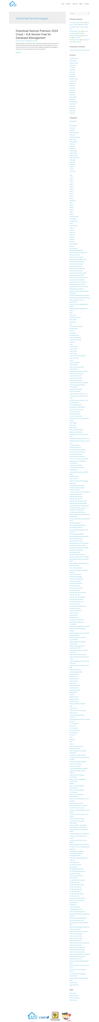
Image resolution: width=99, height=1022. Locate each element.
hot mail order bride (74, 445)
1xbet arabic (72, 148)
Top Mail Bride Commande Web (77, 880)
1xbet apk (72, 146)
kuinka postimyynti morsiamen (77, 485)
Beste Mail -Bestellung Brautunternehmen (80, 297)
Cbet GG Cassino (74, 364)
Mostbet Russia (73, 692)
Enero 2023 (72, 99)
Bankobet (72, 239)
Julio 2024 (72, 67)
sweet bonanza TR (74, 862)
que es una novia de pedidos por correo (79, 798)
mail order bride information (76, 588)
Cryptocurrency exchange (76, 389)
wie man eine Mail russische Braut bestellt (80, 954)
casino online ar (73, 351)
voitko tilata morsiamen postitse (77, 911)
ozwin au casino (73, 712)
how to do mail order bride (76, 454)
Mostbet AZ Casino (74, 674)
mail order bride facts (75, 585)
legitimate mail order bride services (78, 501)
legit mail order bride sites (76, 496)
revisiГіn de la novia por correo (77, 807)
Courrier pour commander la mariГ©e (79, 382)
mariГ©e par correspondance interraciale (80, 626)
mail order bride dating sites (76, 579)
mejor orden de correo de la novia (78, 654)
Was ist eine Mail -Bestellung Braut (78, 918)
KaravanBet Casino (74, 476)
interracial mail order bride (76, 465)
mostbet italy (73, 683)
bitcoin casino (73, 319)
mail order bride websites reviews (78, 606)
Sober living (72, 849)
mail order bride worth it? (76, 610)
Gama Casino (73, 425)
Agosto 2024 (73, 65)
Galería (81, 3)
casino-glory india (74, 358)
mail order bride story (75, 604)
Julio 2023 (72, 85)
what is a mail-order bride (76, 936)
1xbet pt (71, 169)
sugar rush (72, 860)
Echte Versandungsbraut (75, 404)
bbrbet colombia (73, 243)
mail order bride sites (75, 594)
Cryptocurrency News (75, 391)
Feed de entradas (74, 995)
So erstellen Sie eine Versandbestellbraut (80, 846)
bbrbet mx (72, 246)
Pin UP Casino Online (75, 730)
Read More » (19, 52)
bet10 (71, 312)
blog (71, 324)
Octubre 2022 (73, 103)
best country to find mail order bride (78, 252)
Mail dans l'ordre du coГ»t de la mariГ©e (79, 556)
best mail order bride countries (77, 261)
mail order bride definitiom (76, 583)
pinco (71, 737)
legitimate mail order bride (76, 498)
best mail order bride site (76, 266)
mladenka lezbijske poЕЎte (76, 672)
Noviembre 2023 (74, 79)
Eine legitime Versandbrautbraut (77, 407)
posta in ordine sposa (75, 748)
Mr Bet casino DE (74, 701)
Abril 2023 (72, 92)
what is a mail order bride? (76, 933)
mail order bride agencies (76, 568)
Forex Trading (73, 423)
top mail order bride (74, 882)
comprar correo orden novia (76, 373)
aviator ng (72, 234)
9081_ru (72, 205)
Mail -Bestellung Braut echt (76, 527)
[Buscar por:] (80, 13)
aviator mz (72, 232)
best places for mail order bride (77, 279)
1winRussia (72, 144)
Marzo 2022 (72, 108)
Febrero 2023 (73, 97)
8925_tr (71, 203)
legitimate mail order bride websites (78, 503)
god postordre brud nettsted (76, 429)
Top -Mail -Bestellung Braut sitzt (77, 871)
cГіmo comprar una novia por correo (78, 393)
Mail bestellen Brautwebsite (76, 550)
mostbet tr (72, 694)
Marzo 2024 (72, 76)
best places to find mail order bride (78, 282)
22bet (71, 175)
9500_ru (72, 209)
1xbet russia (72, 171)
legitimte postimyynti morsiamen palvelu (79, 505)
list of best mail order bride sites (77, 512)
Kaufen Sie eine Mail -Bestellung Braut (79, 481)
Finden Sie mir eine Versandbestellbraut (79, 418)
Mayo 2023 (72, 90)
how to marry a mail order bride (77, 456)
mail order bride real (74, 590)
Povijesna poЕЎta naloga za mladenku (79, 768)
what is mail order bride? (75, 940)
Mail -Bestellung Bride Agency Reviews (79, 536)
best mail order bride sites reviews (78, 273)
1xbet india (72, 162)
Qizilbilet (72, 783)
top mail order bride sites (76, 889)
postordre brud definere (75, 764)
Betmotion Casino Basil (75, 317)
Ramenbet (72, 801)
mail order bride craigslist (76, 576)
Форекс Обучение (74, 985)
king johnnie (73, 483)
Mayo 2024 (72, 72)
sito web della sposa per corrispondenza (79, 844)
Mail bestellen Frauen (75, 552)
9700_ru (72, 214)
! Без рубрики (73, 121)
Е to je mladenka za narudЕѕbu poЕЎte (79, 978)
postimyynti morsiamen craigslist (77, 755)
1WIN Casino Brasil (74, 132)
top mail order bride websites (77, 893)
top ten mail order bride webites (77, 898)
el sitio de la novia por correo (77, 409)
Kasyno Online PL (74, 478)
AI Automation (73, 218)
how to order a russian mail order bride (79, 458)
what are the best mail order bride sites (79, 931)
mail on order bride (74, 565)
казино (71, 980)
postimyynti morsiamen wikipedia (78, 761)
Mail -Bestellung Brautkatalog (77, 534)
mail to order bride (74, 613)
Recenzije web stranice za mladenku (78, 805)
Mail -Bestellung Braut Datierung (77, 525)
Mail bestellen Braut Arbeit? (76, 541)
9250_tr (71, 207)
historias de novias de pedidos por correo (80, 438)
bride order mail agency (75, 337)
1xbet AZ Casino (73, 150)
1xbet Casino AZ (73, 155)
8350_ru (72, 189)
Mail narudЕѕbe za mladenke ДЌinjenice (79, 563)
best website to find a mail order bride (79, 286)
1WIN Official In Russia (75, 137)
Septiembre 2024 (74, 63)
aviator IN (72, 228)
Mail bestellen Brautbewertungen (78, 545)
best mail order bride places (76, 264)
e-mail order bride (74, 402)
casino (71, 344)
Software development (75, 855)
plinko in (72, 744)
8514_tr (71, 191)
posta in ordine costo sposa (76, 746)
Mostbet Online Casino (75, 685)
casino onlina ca (73, 349)
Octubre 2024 (73, 60)
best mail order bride (75, 255)
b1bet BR (72, 237)
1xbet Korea (72, 164)
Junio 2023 (72, 88)
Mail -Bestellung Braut (75, 523)
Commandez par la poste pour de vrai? (79, 371)
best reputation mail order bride (77, 284)
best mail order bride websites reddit (78, 277)
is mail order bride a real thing (77, 467)
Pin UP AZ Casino (74, 723)
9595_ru (72, 212)
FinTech (71, 420)
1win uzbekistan (73, 141)
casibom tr (72, 342)
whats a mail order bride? (76, 945)
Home (62, 3)
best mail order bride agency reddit (78, 259)
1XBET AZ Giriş (73, 153)
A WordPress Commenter (76, 50)
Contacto (87, 3)
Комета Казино (73, 982)
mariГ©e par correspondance (77, 619)
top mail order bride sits (75, 891)
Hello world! (86, 50)
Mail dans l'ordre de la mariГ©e (77, 554)
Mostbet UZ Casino (74, 697)
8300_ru (72, 187)
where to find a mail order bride (77, 952)
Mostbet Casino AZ (74, 678)
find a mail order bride (75, 414)
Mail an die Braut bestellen (76, 538)
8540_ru (72, 194)
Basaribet (72, 241)
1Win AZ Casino (73, 125)
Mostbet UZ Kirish (74, 699)
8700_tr (71, 196)
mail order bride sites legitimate (77, 597)
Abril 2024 (72, 74)
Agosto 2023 (73, 83)
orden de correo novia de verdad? (78, 710)
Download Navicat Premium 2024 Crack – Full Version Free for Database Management (37, 34)
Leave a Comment (20, 40)
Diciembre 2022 (73, 101)
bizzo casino (73, 322)
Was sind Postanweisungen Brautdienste (79, 927)
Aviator (71, 223)
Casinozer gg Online (74, 362)
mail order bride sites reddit (76, 599)
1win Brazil (72, 130)
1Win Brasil (72, 128)
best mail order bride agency (76, 257)
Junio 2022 (72, 106)
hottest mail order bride (75, 447)
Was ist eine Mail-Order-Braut (77, 920)
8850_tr (71, 198)
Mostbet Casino (73, 676)
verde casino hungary (75, 907)
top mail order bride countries (77, 884)
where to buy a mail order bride (77, 949)
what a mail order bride (75, 929)
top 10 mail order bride (75, 873)
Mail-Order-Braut (74, 617)
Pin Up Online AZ (74, 732)
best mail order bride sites (76, 270)
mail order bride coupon (75, 574)
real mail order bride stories (76, 803)
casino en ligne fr (74, 346)
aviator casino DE (74, 225)
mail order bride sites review (76, 601)
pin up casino (73, 726)
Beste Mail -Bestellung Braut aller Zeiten (79, 295)
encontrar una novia (74, 411)
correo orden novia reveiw (76, 378)
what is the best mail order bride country (79, 943)
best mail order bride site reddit (77, 268)
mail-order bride (74, 615)
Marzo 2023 (72, 94)
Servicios (75, 3)
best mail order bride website (77, 275)
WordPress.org (73, 1000)
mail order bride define (75, 581)
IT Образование (73, 469)
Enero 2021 (72, 113)
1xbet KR (72, 166)
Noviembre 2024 (74, 58)
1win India (72, 135)
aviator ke (72, 230)
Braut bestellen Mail (74, 335)
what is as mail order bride (76, 938)
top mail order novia (74, 896)
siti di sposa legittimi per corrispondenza (79, 833)
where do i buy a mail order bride (77, 947)
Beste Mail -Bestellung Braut (76, 289)
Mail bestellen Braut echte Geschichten (79, 543)
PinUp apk (72, 739)
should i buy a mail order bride (77, 818)
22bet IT (72, 178)
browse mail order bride (75, 339)
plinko (71, 741)
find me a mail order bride (76, 416)
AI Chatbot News (74, 221)
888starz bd (72, 200)
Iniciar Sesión (73, 993)
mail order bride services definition (78, 592)
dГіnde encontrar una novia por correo (79, 400)
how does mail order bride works (77, 452)
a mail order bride (74, 216)
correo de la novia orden (75, 375)
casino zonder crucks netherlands (78, 355)
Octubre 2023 (73, 81)
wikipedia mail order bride (76, 958)
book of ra (72, 330)
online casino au (73, 708)
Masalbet (72, 630)
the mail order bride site (75, 864)
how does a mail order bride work (78, 449)
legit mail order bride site (76, 494)
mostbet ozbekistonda (75, 690)
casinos (71, 360)
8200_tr (71, 184)
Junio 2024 (72, 69)
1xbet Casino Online (74, 157)
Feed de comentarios (75, 997)
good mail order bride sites (76, 432)
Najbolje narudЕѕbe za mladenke (77, 703)
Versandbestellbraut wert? (76, 909)
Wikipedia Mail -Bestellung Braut (77, 956)
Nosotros (68, 3)
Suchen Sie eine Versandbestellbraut (78, 858)
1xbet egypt (72, 160)
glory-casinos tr (73, 427)
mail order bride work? (75, 608)
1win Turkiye (73, 139)
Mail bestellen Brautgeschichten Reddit (79, 547)
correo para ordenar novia (76, 380)
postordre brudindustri (75, 766)
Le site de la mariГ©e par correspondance (80, 492)
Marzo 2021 (72, 110)
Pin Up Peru (72, 735)
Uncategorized (28, 40)
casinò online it (73, 353)
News (71, 706)
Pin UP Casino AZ (74, 728)
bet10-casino (73, 315)
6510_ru (71, 180)
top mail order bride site (75, 887)
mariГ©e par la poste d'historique (78, 628)
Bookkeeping (73, 333)
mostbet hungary (74, 681)
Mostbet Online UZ (74, 687)
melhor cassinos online (75, 669)
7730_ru (72, 182)
